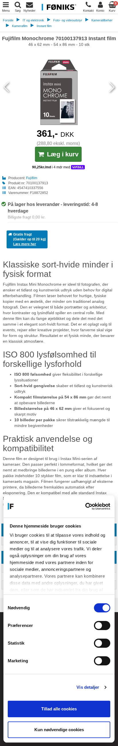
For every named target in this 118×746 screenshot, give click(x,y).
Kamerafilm (19, 26)
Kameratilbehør (102, 20)
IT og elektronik (33, 20)
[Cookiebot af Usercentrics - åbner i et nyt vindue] (85, 506)
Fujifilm (31, 178)
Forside (8, 20)
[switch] (102, 625)
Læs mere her (24, 244)
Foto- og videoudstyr (67, 20)
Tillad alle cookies (59, 708)
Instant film (44, 26)
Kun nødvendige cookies (59, 729)
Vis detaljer (87, 687)
